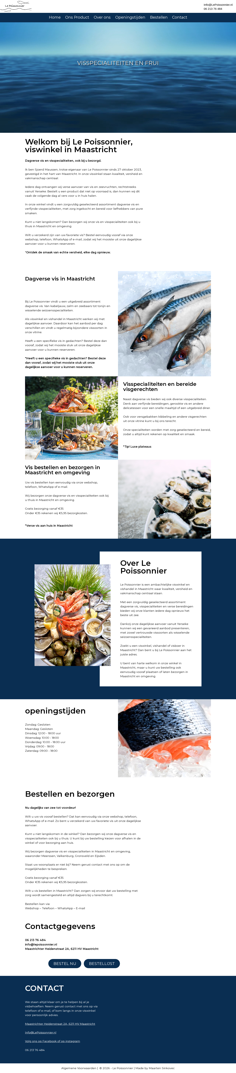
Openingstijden (130, 17)
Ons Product (77, 17)
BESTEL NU (64, 963)
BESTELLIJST (102, 963)
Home (55, 17)
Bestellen (159, 17)
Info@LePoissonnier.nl (218, 4)
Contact (179, 17)
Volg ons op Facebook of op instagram (52, 1041)
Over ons (102, 17)
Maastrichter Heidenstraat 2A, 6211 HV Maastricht (60, 1023)
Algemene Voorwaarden (78, 1068)
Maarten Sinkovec (162, 1068)
